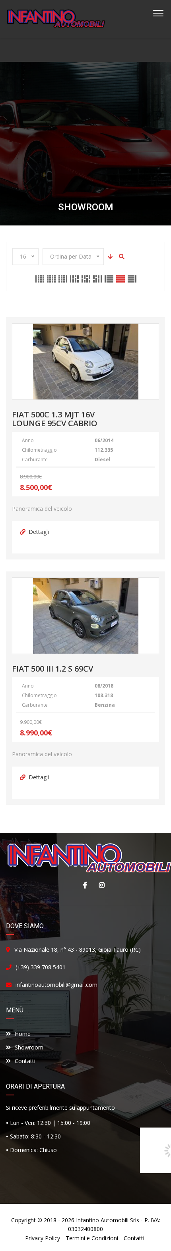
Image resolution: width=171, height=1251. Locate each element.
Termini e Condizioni (92, 1238)
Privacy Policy (42, 1238)
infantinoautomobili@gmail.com (56, 984)
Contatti (25, 1061)
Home (23, 1034)
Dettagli (39, 532)
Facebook (83, 885)
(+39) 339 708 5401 (41, 967)
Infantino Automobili (102, 1220)
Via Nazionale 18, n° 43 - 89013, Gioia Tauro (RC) (77, 949)
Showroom (29, 1047)
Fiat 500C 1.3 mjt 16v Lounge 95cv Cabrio (54, 419)
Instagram (100, 885)
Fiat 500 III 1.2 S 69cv (52, 669)
